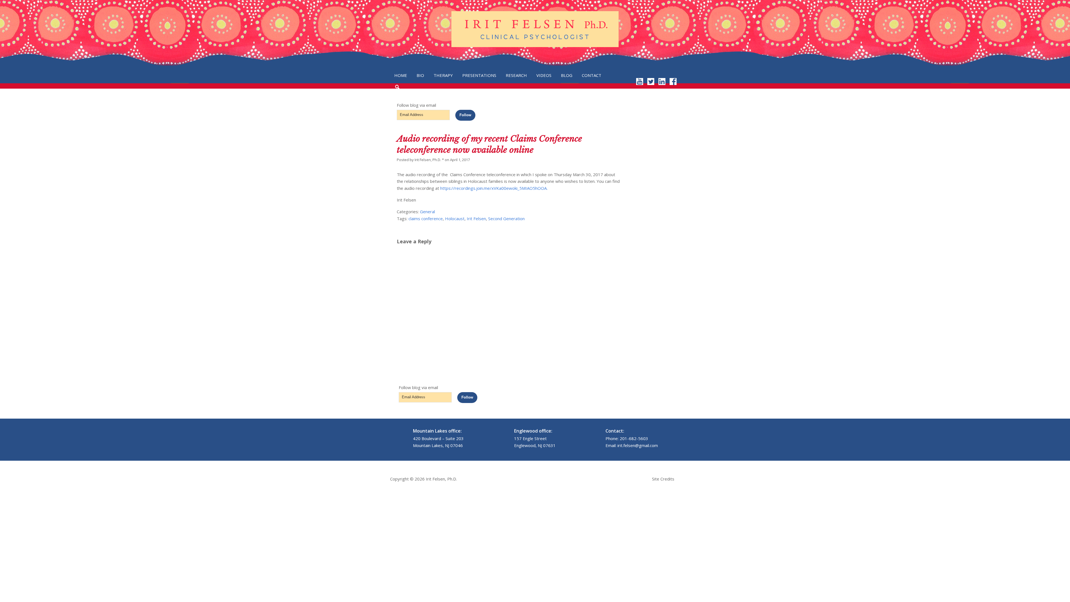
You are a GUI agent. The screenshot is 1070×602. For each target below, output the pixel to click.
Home (400, 75)
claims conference (425, 218)
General (427, 211)
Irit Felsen (476, 218)
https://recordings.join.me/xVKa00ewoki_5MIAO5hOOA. (494, 188)
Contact (591, 75)
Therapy (443, 75)
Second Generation (506, 218)
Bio (420, 75)
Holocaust (455, 218)
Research (516, 75)
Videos (543, 75)
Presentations (479, 75)
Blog (566, 75)
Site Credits (663, 479)
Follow (465, 115)
